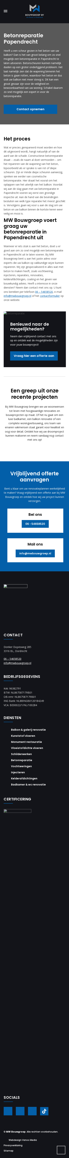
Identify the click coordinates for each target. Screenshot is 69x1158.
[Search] (63, 11)
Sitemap (8, 1150)
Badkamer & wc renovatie (28, 784)
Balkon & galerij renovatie (28, 730)
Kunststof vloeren (23, 736)
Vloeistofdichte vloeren (27, 748)
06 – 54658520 (44, 292)
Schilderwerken (21, 754)
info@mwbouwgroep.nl (17, 296)
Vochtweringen (21, 766)
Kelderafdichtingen (24, 778)
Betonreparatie (21, 760)
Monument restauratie (26, 742)
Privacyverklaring (13, 1145)
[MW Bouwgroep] (34, 11)
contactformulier (50, 296)
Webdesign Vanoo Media (23, 1140)
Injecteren (18, 772)
